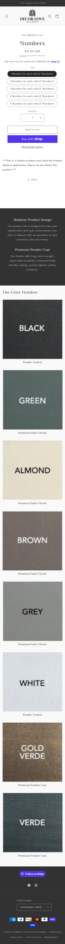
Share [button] (34, 179)
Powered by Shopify (37, 932)
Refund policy (55, 932)
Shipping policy (51, 937)
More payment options (32, 147)
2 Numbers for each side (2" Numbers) (32, 81)
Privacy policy (16, 937)
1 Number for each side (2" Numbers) (32, 74)
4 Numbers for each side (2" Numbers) (32, 96)
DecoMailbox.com (19, 932)
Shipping (22, 56)
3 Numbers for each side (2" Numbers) (32, 89)
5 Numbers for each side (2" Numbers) (32, 103)
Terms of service (33, 937)
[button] (6, 16)
